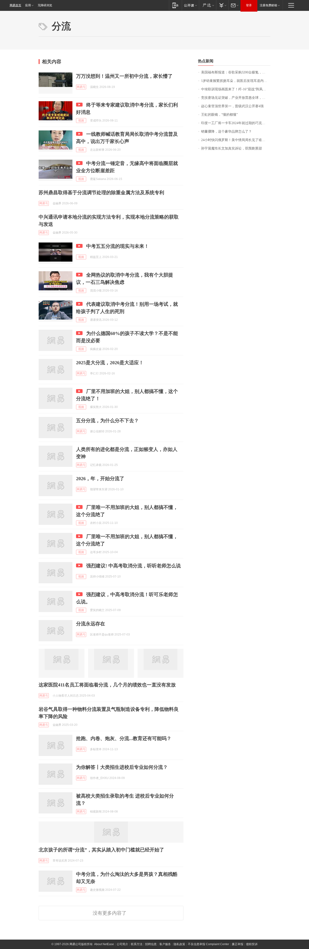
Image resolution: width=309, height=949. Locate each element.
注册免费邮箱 (268, 5)
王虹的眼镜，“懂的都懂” (219, 114)
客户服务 (165, 944)
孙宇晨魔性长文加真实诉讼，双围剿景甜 (231, 148)
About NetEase (104, 944)
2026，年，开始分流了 (100, 478)
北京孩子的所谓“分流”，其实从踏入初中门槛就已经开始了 (101, 849)
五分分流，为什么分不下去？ (107, 420)
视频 (81, 120)
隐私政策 (179, 944)
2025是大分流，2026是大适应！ (110, 362)
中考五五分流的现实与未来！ (117, 246)
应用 (28, 5)
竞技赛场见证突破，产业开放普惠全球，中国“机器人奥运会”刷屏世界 (235, 98)
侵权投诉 (252, 944)
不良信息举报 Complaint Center (208, 944)
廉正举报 (237, 944)
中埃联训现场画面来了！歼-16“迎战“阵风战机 (235, 89)
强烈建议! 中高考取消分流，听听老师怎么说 (133, 565)
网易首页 (15, 5)
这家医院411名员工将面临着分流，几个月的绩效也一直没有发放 (107, 684)
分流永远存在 (90, 623)
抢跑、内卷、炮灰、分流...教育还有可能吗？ (123, 738)
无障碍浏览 (45, 5)
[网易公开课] (190, 5)
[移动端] (175, 5)
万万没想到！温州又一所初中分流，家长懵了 (124, 76)
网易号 (81, 87)
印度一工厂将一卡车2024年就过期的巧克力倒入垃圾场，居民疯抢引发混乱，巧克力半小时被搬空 (235, 123)
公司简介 (122, 944)
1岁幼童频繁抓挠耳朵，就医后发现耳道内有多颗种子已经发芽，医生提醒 (235, 81)
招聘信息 (151, 944)
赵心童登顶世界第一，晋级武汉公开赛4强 (232, 106)
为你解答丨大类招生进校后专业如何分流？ (122, 767)
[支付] (222, 5)
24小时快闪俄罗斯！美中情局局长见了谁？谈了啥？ (235, 140)
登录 (249, 5)
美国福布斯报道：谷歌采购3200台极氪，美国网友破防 (235, 72)
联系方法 (136, 944)
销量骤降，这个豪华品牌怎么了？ (226, 131)
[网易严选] (207, 5)
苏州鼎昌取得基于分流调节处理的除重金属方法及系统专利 (101, 192)
